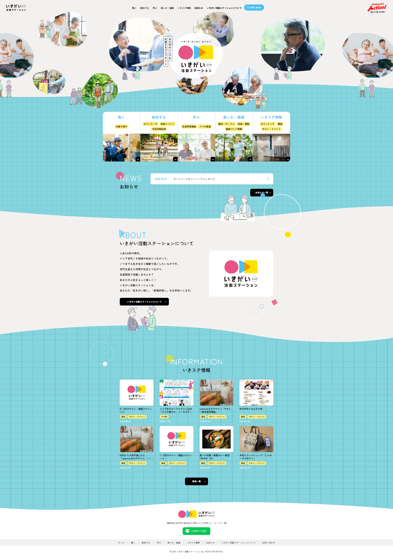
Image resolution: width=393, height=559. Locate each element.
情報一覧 (196, 481)
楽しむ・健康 (173, 542)
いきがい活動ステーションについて (224, 8)
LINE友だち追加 (198, 530)
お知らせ (198, 8)
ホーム (121, 542)
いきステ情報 (184, 8)
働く (134, 8)
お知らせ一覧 (261, 192)
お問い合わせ (255, 7)
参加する (144, 8)
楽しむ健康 (167, 8)
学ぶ (155, 8)
